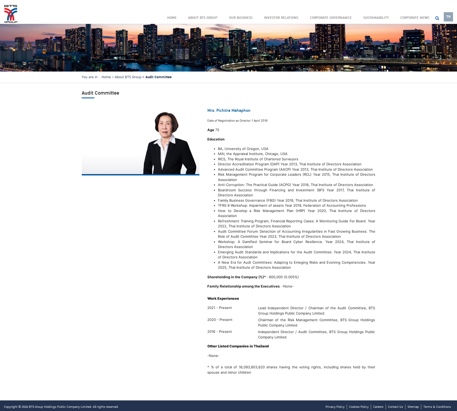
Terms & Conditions (437, 406)
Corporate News (414, 18)
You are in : (90, 77)
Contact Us (395, 406)
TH (448, 17)
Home (172, 18)
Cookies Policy (359, 406)
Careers (378, 406)
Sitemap (413, 406)
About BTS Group (128, 77)
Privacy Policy (335, 406)
